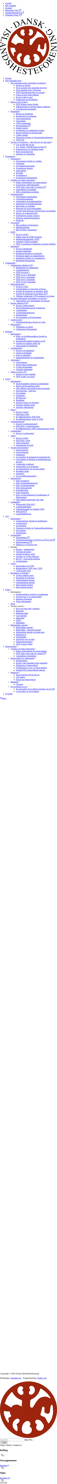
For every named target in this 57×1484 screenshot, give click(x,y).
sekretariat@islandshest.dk (17, 1314)
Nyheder (11, 762)
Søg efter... (29, 1440)
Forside (3, 762)
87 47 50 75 (9, 1312)
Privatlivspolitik (6, 1332)
